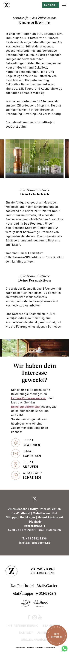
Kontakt (50, 5)
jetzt (31, 443)
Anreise (43, 632)
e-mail (32, 454)
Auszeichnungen (34, 639)
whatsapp (32, 475)
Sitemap (30, 647)
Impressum (21, 647)
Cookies (39, 647)
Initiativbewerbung (22, 625)
